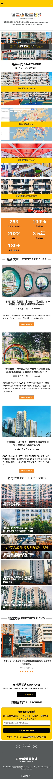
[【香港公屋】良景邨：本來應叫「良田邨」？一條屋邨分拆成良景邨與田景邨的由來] (26, 281)
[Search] (50, 3)
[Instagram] (24, 746)
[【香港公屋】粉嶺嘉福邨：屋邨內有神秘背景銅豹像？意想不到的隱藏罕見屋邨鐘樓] (26, 572)
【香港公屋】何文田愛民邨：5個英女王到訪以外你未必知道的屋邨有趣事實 (18, 604)
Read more (25, 324)
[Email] (35, 746)
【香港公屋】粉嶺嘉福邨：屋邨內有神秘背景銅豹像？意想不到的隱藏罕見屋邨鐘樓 (18, 579)
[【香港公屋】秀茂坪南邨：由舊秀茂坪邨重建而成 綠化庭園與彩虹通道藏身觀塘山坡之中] (26, 348)
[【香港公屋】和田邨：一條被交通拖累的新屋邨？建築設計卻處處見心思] (26, 421)
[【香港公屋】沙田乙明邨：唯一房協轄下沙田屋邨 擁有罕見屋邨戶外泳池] (26, 521)
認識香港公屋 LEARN (26, 46)
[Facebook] (18, 746)
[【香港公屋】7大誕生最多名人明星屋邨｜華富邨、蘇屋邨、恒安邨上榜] (26, 547)
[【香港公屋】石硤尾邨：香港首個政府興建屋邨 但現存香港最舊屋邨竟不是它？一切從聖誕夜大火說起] (26, 640)
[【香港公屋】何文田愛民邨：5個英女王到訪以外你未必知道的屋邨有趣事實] (26, 598)
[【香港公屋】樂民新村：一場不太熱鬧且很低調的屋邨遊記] (26, 496)
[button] (4, 46)
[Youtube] (29, 746)
